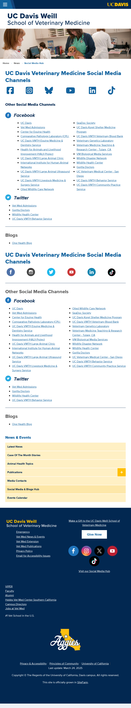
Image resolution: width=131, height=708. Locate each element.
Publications (14, 472)
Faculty (9, 591)
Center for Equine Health (35, 132)
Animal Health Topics (20, 464)
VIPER (9, 586)
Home (6, 63)
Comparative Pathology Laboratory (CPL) (45, 136)
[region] (65, 90)
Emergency (23, 532)
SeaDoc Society (86, 123)
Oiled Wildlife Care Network (37, 189)
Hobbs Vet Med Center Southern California (30, 600)
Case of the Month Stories (23, 455)
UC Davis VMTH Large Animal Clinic (42, 158)
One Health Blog (22, 243)
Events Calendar (17, 498)
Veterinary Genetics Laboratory (95, 141)
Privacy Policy (24, 551)
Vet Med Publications (28, 546)
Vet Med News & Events (30, 537)
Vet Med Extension (27, 541)
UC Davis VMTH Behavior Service (97, 180)
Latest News (15, 447)
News (17, 63)
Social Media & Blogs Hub (23, 489)
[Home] (48, 18)
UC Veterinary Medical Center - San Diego (97, 357)
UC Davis (26, 123)
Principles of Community (64, 664)
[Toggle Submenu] (122, 472)
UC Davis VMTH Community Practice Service (99, 366)
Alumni (9, 595)
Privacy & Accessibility (33, 664)
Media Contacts (17, 481)
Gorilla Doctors (85, 167)
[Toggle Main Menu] (5, 4)
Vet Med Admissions (33, 127)
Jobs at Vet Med (15, 608)
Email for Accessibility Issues (33, 556)
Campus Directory (16, 604)
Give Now (94, 534)
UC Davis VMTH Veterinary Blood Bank (100, 136)
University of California (95, 664)
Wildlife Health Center (90, 163)
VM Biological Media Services (94, 154)
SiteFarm (82, 682)
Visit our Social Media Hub (94, 571)
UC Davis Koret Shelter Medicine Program (97, 317)
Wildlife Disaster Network (92, 158)
